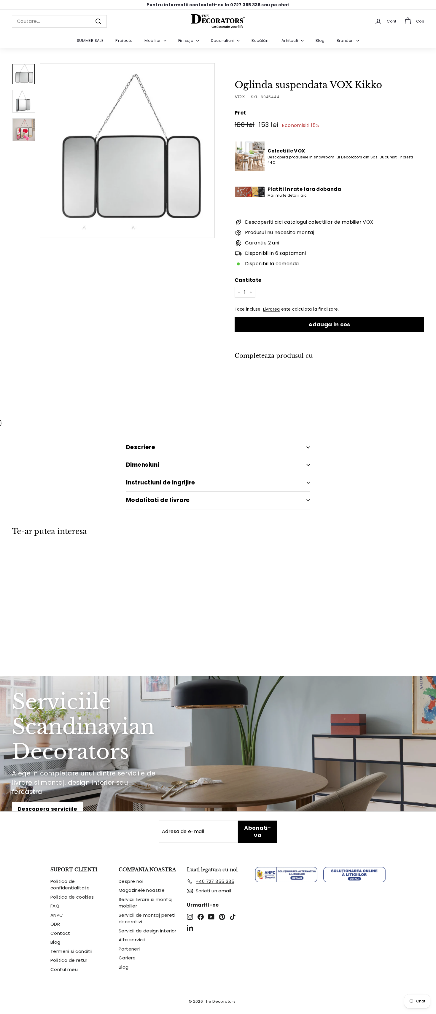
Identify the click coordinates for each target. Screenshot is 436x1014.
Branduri (346, 40)
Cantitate (248, 280)
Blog (320, 40)
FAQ (54, 906)
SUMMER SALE (90, 40)
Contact (60, 933)
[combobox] (59, 21)
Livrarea (271, 309)
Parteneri (129, 949)
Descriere (140, 447)
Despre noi (131, 881)
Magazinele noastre (142, 890)
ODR (55, 924)
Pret (240, 112)
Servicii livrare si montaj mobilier (145, 902)
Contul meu (64, 969)
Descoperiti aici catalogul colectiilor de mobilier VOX (309, 222)
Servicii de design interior (147, 931)
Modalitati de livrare (158, 500)
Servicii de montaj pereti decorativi (147, 918)
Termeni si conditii (71, 951)
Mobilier (153, 40)
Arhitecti (290, 40)
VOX (240, 96)
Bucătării (261, 40)
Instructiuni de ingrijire (160, 483)
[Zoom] (127, 150)
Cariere (127, 958)
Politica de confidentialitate (70, 884)
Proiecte (124, 40)
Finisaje (186, 40)
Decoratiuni (223, 40)
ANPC (56, 915)
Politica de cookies (72, 897)
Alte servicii (132, 940)
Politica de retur (68, 960)
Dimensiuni (142, 465)
